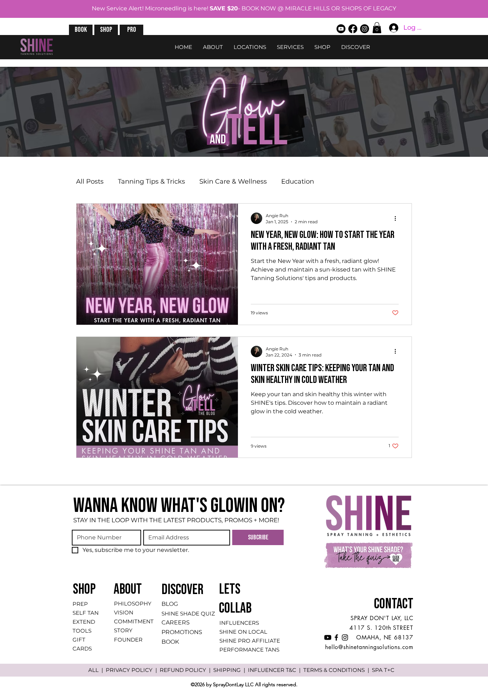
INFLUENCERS (239, 622)
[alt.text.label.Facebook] (352, 28)
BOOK (170, 641)
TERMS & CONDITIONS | (337, 670)
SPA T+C (383, 670)
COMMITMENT (134, 621)
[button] (81, 30)
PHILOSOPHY (132, 603)
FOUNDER (128, 639)
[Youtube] (341, 28)
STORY (123, 630)
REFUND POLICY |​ (186, 670)
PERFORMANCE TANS (249, 649)
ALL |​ (97, 670)
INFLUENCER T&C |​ (275, 670)
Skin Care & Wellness (233, 181)
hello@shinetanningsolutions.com (369, 647)
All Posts (90, 181)
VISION (123, 612)
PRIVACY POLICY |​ (133, 670)
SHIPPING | (230, 670)
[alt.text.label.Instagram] (364, 28)
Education (297, 181)
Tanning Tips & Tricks (151, 181)
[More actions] (397, 218)
